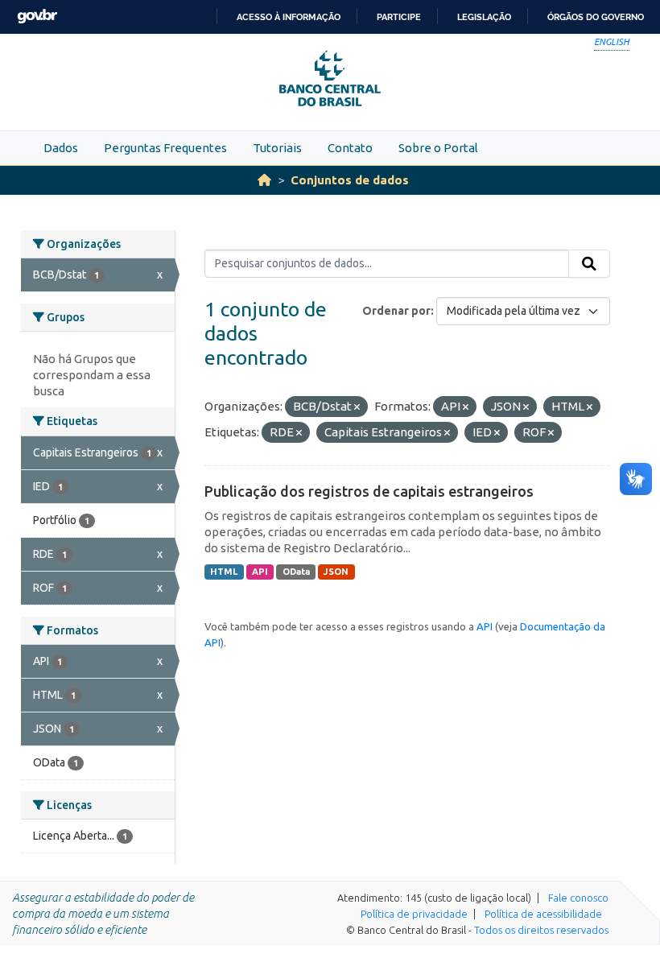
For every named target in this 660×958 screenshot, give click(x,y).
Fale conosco (578, 897)
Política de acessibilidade (543, 913)
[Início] (264, 180)
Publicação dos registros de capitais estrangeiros (369, 491)
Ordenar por (396, 310)
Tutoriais (277, 148)
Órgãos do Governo (595, 17)
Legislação (484, 17)
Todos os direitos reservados (541, 929)
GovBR (37, 16)
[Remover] (357, 407)
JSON (336, 571)
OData (296, 571)
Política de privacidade (414, 913)
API (260, 571)
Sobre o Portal (438, 148)
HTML (223, 571)
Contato (350, 148)
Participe (399, 17)
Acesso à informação (288, 17)
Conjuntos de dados (350, 180)
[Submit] (589, 264)
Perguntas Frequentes (165, 148)
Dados (60, 148)
